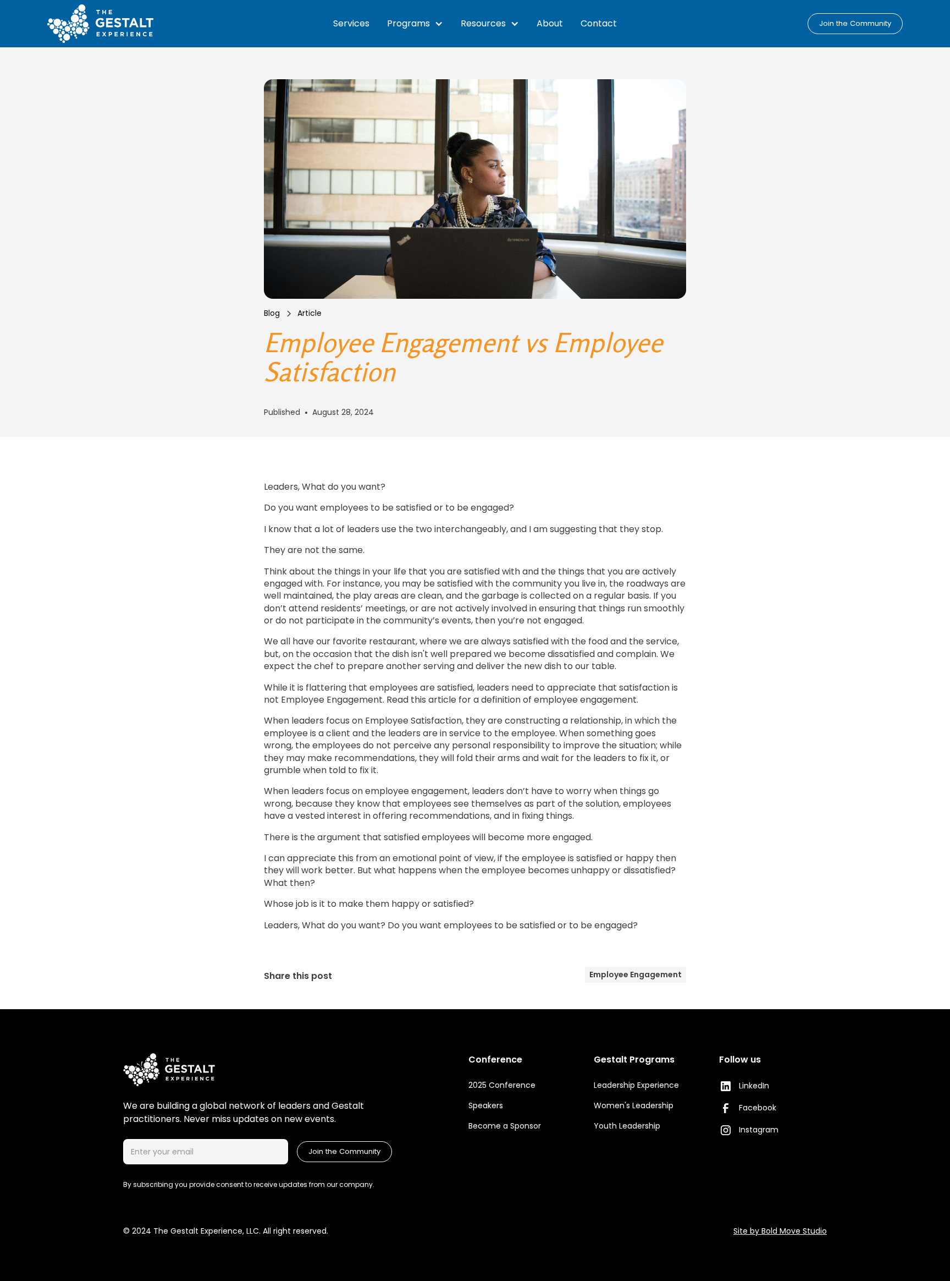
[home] (117, 23)
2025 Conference (501, 1085)
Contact (599, 23)
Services (351, 23)
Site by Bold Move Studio (780, 1230)
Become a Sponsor (504, 1125)
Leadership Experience (636, 1085)
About (550, 23)
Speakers (485, 1105)
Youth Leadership (627, 1125)
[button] (415, 24)
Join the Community (855, 23)
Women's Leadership (633, 1105)
